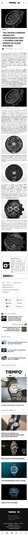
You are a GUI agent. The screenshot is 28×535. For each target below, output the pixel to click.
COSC (3, 282)
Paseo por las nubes (9, 503)
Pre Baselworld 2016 (17, 282)
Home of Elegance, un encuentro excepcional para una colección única (12, 435)
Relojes (4, 29)
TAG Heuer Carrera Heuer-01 (7, 285)
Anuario (16, 525)
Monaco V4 (9, 282)
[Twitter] (8, 276)
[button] (2, 3)
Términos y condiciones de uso (13, 526)
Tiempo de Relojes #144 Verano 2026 (12, 405)
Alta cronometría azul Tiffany (13, 480)
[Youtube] (10, 276)
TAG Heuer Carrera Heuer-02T (7, 287)
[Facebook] (6, 276)
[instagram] (12, 276)
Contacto (21, 523)
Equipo (15, 523)
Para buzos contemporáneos (12, 458)
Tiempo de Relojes (5, 292)
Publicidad (10, 525)
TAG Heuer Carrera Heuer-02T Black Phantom (10, 289)
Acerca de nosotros (8, 523)
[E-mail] (4, 276)
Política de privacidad (14, 528)
